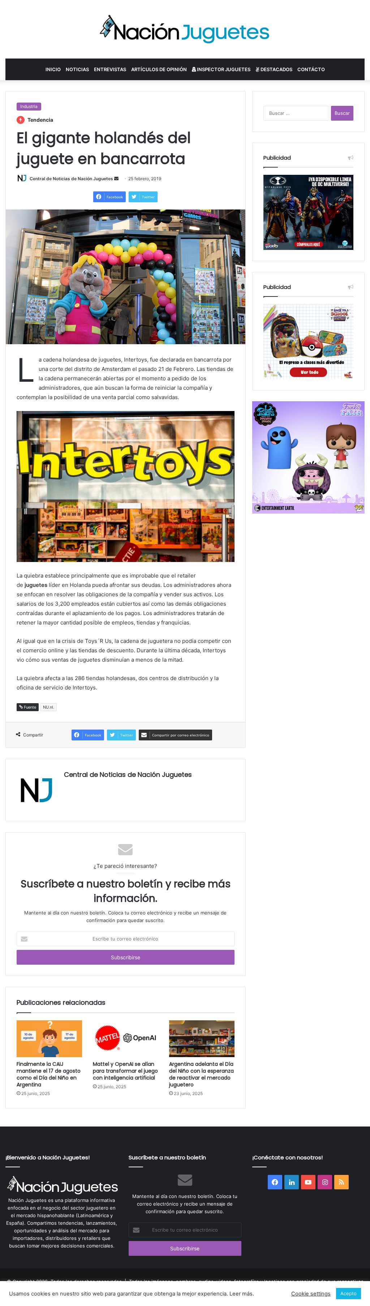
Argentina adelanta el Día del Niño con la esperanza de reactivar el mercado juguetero (201, 1074)
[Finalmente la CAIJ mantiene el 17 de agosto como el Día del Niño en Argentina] (49, 1038)
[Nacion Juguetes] (185, 29)
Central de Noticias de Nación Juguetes (71, 178)
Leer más (241, 1293)
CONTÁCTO (311, 69)
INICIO (53, 69)
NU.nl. (48, 707)
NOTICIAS (77, 69)
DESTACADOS (275, 69)
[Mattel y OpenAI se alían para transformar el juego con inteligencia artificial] (125, 1038)
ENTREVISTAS (110, 69)
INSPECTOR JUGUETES (223, 69)
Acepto (348, 1293)
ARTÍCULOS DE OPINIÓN (159, 69)
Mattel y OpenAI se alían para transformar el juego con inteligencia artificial (125, 1070)
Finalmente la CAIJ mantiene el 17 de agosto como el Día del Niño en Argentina (49, 1074)
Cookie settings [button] (311, 1293)
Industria (29, 106)
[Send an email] (116, 178)
